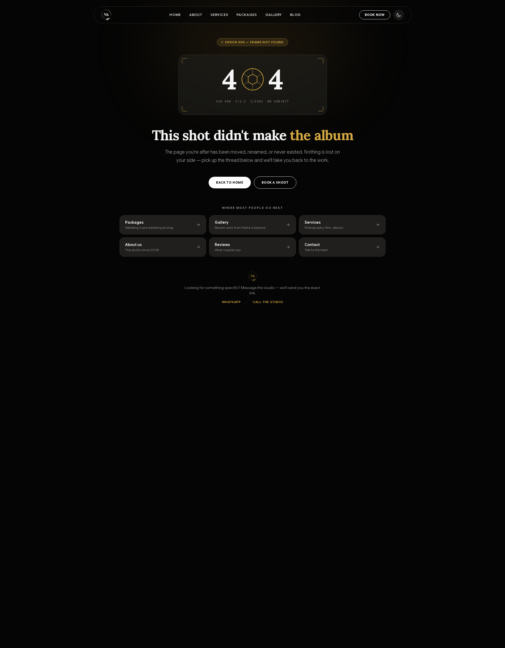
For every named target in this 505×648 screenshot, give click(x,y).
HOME (175, 14)
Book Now (375, 15)
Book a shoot (275, 182)
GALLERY (273, 14)
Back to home (229, 182)
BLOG (295, 14)
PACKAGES (246, 14)
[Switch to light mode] (398, 15)
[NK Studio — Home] (106, 15)
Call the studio (268, 302)
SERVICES (219, 14)
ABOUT (195, 14)
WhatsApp (231, 302)
